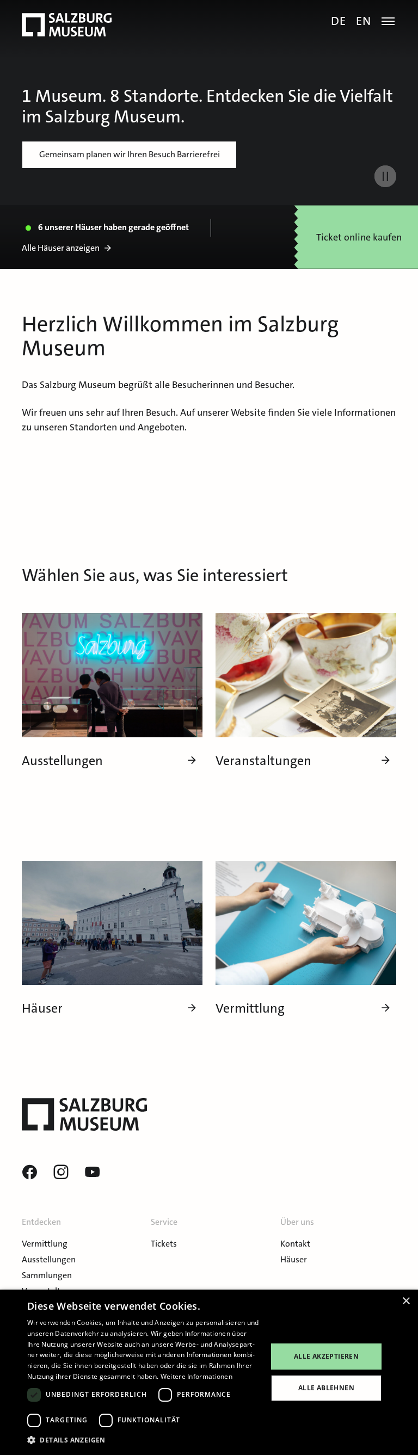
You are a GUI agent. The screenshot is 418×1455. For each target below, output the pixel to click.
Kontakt (295, 1243)
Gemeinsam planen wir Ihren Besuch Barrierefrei (129, 154)
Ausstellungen (49, 1259)
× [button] (406, 1301)
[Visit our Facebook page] (29, 1172)
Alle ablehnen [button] (326, 1387)
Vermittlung (44, 1243)
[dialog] (209, 1372)
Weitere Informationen (196, 1376)
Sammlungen (47, 1275)
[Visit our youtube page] (92, 1172)
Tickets (164, 1243)
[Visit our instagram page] (61, 1172)
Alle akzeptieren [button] (326, 1356)
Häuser (293, 1259)
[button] (143, 1440)
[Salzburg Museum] (67, 24)
